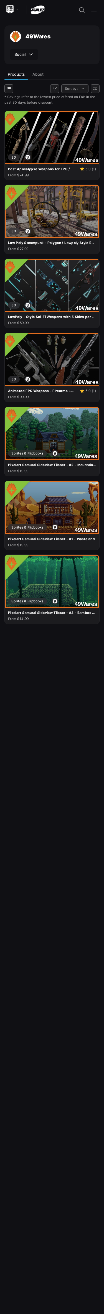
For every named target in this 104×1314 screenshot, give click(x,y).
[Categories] (8, 88)
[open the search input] (81, 10)
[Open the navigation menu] (94, 10)
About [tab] (38, 74)
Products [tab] (16, 74)
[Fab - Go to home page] (38, 9)
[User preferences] (95, 88)
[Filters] (54, 88)
